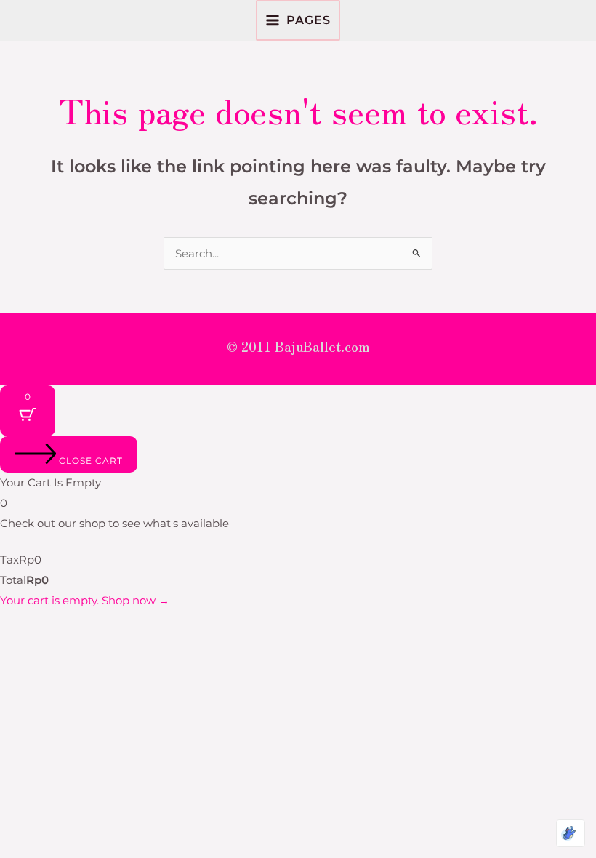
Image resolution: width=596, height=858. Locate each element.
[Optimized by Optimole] (570, 833)
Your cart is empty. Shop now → (84, 600)
